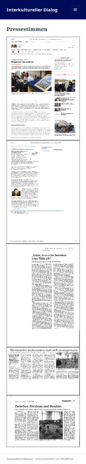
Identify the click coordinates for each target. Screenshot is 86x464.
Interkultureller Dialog (32, 10)
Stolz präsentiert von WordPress (54, 459)
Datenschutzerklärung (20, 459)
